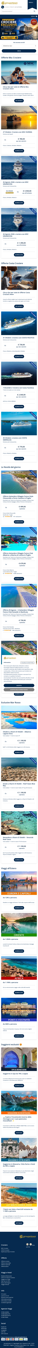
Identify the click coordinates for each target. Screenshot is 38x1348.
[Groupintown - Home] (27, 1236)
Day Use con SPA (5, 1281)
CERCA (19, 51)
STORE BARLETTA (5, 1314)
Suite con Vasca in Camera (8, 1277)
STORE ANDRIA (5, 1312)
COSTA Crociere (5, 1250)
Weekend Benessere (6, 1276)
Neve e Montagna (6, 1283)
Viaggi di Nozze (5, 1284)
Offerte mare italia (6, 1263)
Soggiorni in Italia (5, 1279)
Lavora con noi (5, 1296)
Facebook (3, 1327)
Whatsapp (4, 1328)
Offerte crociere (5, 1261)
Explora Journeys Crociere (8, 1251)
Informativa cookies (6, 1301)
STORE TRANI (4, 1317)
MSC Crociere (4, 1248)
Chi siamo (3, 1294)
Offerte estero (5, 1266)
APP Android (4, 1333)
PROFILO (31, 2)
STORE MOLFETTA (6, 1315)
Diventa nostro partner (7, 1297)
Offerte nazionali (5, 1264)
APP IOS (3, 1332)
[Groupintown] (9, 3)
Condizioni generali (6, 1302)
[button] (33, 16)
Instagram (4, 1330)
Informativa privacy (6, 1299)
